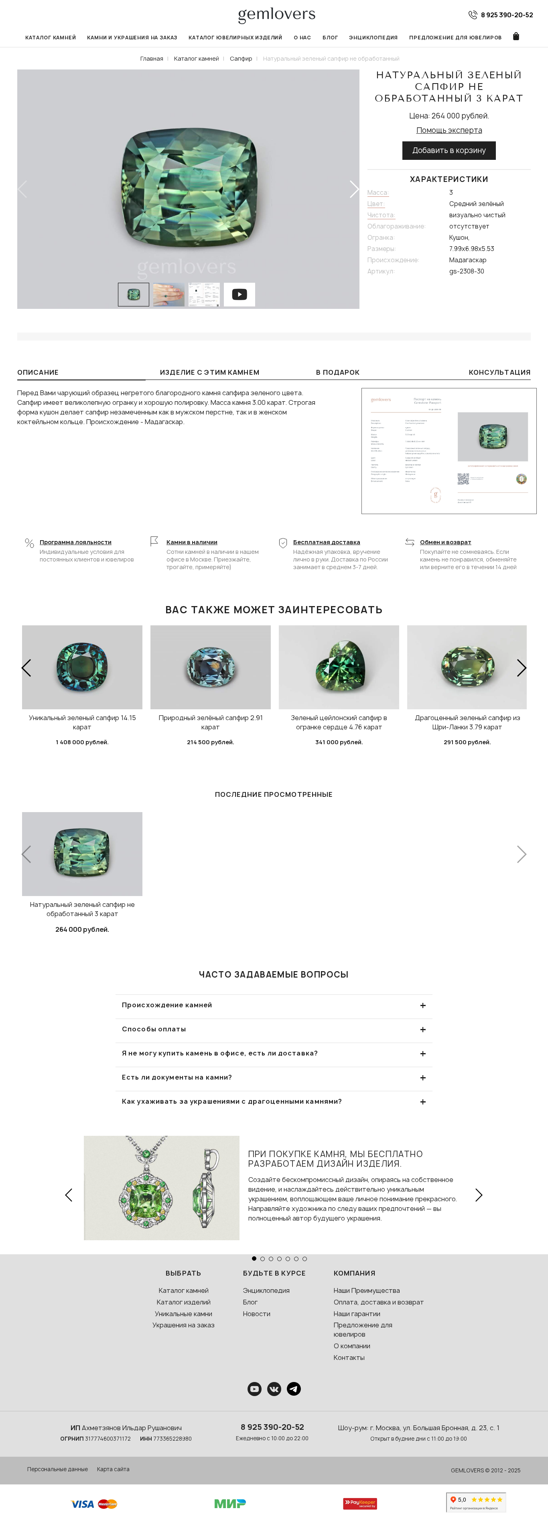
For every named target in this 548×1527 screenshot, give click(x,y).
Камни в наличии (191, 542)
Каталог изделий (184, 1302)
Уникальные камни (183, 1313)
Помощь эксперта (449, 130)
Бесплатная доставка (326, 542)
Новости (256, 1313)
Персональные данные (57, 1469)
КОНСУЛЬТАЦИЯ (500, 372)
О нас (302, 37)
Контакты (349, 1357)
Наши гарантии (357, 1313)
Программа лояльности (76, 542)
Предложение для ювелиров (455, 37)
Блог (330, 37)
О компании (352, 1345)
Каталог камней (50, 37)
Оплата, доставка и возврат (379, 1302)
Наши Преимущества (367, 1290)
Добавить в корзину (449, 150)
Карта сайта (113, 1469)
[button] (354, 189)
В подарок (338, 372)
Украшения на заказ (183, 1325)
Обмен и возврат (445, 542)
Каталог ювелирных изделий (235, 37)
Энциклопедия (373, 37)
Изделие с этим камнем (210, 372)
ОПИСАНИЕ (38, 372)
